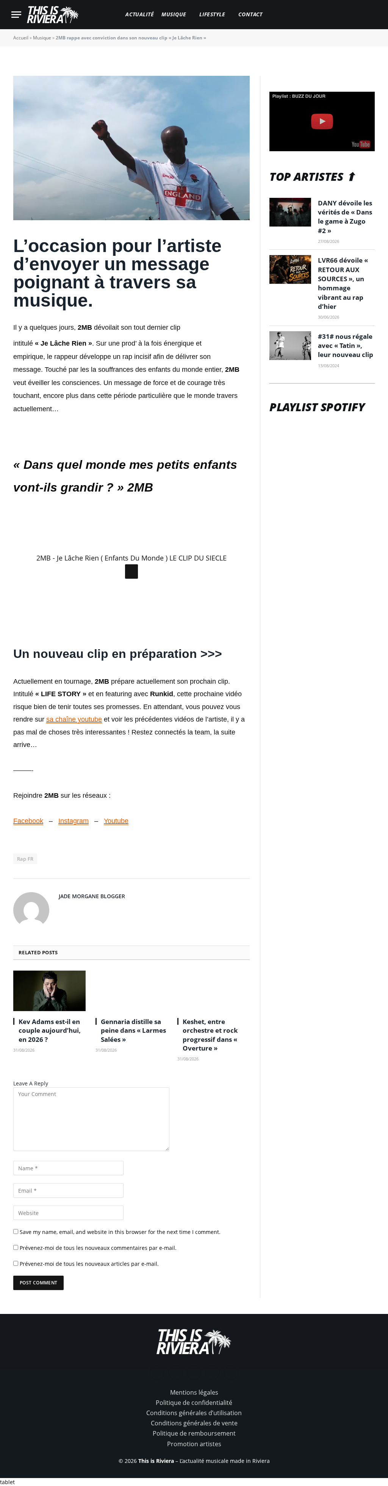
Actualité (139, 14)
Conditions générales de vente (194, 1423)
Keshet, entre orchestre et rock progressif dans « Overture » (210, 1034)
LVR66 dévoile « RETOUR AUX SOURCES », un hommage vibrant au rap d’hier (343, 283)
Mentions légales (194, 1392)
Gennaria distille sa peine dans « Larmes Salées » (133, 1030)
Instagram (73, 821)
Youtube (116, 821)
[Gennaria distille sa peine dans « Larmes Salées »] (131, 991)
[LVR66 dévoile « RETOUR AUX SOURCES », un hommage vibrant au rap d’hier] (290, 269)
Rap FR (25, 858)
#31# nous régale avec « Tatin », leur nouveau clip (345, 345)
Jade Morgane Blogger (92, 896)
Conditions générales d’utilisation (194, 1413)
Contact (250, 14)
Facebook (28, 821)
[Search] (373, 14)
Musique (173, 14)
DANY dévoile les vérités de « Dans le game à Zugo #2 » (345, 217)
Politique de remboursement (194, 1433)
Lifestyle (212, 14)
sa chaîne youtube (74, 719)
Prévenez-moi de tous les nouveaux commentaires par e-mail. (98, 1247)
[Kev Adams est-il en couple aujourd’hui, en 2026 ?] (49, 991)
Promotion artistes (194, 1444)
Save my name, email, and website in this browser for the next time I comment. (120, 1231)
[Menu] (16, 14)
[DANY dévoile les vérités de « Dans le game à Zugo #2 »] (290, 212)
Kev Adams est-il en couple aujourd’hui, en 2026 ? (50, 1030)
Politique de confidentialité (194, 1402)
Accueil (20, 37)
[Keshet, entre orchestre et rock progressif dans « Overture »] (213, 991)
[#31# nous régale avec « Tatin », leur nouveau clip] (290, 345)
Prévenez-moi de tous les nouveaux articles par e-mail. (89, 1263)
